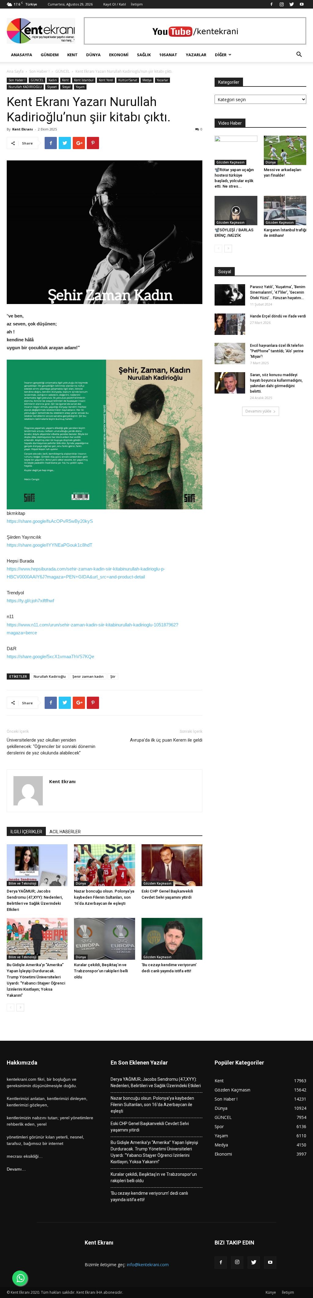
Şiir (113, 676)
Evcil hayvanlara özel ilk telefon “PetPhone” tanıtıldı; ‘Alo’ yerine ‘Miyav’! (277, 351)
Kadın (53, 80)
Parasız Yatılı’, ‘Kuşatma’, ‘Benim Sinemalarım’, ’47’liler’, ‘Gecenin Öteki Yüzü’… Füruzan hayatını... (277, 292)
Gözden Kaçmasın (157, 883)
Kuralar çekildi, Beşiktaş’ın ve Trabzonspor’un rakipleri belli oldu (101, 971)
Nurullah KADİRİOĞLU (25, 87)
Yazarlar (196, 54)
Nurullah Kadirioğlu (50, 676)
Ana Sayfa (15, 71)
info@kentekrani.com (148, 1264)
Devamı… (16, 1169)
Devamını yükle (258, 411)
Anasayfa (21, 54)
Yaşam (80, 87)
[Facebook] (271, 4)
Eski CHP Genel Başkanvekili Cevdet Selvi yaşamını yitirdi (150, 1126)
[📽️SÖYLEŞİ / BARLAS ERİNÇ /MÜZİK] (236, 210)
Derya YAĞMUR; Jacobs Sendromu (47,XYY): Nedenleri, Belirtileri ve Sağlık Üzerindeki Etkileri (156, 1082)
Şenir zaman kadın (88, 676)
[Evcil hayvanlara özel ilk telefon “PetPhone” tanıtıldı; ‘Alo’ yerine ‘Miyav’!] (230, 353)
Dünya (93, 54)
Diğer (220, 54)
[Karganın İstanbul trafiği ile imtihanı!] (285, 210)
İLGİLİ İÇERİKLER (26, 831)
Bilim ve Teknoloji (22, 883)
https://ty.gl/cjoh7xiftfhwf (30, 600)
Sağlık (144, 54)
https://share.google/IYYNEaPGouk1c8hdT (49, 545)
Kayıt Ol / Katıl (114, 4)
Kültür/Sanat (127, 80)
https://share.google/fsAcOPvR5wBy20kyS (50, 521)
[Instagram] (281, 4)
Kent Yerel (106, 80)
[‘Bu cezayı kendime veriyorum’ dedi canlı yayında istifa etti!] (172, 939)
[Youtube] (301, 4)
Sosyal (66, 87)
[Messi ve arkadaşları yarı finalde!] (285, 150)
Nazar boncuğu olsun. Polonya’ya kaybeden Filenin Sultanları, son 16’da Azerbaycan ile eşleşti (104, 897)
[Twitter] (291, 4)
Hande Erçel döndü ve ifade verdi (278, 316)
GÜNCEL (62, 71)
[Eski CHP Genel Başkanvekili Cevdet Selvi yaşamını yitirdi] (172, 865)
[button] (299, 55)
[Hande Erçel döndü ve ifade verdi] (230, 324)
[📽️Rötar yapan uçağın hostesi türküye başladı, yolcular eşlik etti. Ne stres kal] (236, 150)
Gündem (50, 54)
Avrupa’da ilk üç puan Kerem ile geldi (166, 740)
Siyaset (52, 87)
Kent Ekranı (22, 129)
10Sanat (168, 54)
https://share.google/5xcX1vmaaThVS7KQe (50, 656)
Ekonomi (118, 54)
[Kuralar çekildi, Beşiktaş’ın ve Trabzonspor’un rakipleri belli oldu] (104, 939)
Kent (72, 54)
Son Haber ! (39, 71)
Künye (271, 1292)
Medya (147, 80)
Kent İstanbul (84, 80)
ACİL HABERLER (65, 831)
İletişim (137, 4)
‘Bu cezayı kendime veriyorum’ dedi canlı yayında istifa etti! (149, 1196)
